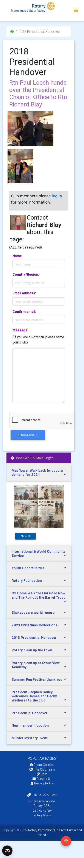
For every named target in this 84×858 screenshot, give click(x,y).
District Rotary (42, 810)
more (24, 536)
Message (19, 330)
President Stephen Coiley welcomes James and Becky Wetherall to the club (34, 696)
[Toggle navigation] (76, 10)
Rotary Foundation (27, 580)
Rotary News (42, 815)
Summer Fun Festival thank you (37, 679)
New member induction (30, 725)
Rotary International (42, 801)
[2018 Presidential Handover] (30, 128)
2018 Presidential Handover (34, 637)
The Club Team (44, 769)
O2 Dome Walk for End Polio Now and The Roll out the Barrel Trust (38, 595)
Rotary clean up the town (32, 650)
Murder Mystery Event (30, 738)
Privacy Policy (44, 783)
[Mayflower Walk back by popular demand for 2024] (39, 506)
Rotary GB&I (42, 806)
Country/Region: (25, 274)
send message (28, 435)
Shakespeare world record (33, 612)
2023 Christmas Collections (34, 625)
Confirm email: (24, 311)
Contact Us (43, 779)
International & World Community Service (38, 553)
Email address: (24, 293)
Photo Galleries (43, 765)
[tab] (38, 472)
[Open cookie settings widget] (7, 850)
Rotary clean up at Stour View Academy (36, 665)
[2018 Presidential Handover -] (20, 166)
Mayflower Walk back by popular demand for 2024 (38, 472)
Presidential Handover (30, 713)
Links (43, 774)
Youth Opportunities (28, 568)
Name (17, 256)
